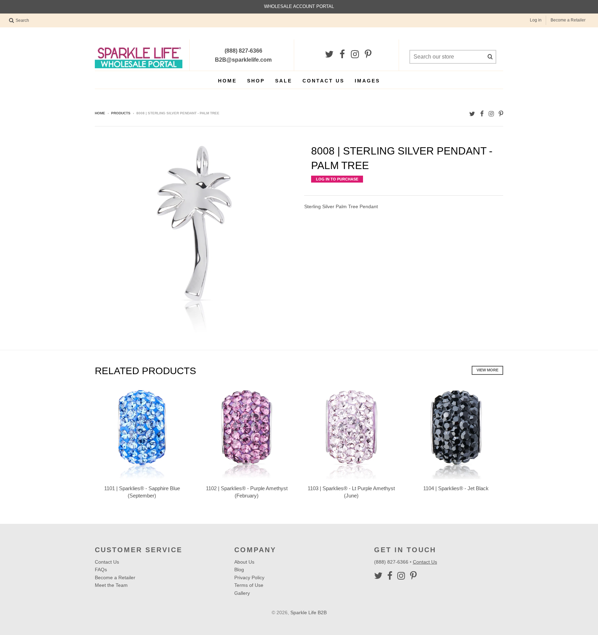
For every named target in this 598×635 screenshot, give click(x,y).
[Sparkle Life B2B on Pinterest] (368, 54)
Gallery (242, 593)
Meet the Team (111, 585)
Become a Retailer (568, 20)
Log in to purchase (337, 179)
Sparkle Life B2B (308, 612)
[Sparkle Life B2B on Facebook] (342, 54)
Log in (536, 20)
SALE (283, 80)
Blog (239, 569)
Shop (256, 80)
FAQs (101, 569)
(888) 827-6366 (392, 562)
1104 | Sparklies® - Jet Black (456, 488)
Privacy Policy (249, 577)
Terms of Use (248, 585)
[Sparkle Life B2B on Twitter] (329, 54)
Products (120, 113)
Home (227, 80)
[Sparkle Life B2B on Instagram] (355, 54)
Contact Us (323, 80)
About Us (244, 562)
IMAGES (367, 80)
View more (487, 370)
